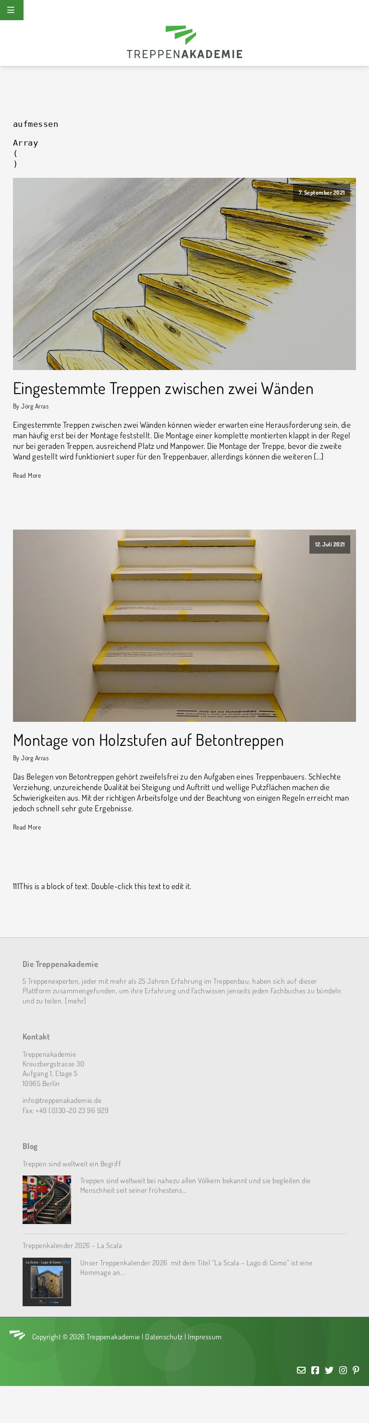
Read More (27, 475)
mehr (76, 1000)
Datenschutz (164, 1336)
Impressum (205, 1336)
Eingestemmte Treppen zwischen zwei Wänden (163, 388)
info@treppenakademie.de (62, 1100)
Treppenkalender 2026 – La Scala (73, 1245)
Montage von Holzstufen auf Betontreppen (148, 740)
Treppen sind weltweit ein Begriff (72, 1163)
